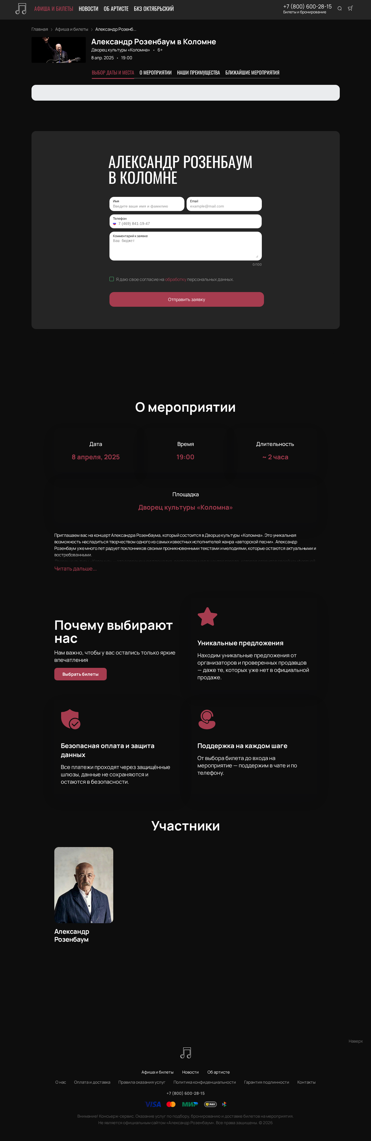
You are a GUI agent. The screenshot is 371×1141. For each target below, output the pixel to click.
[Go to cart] (350, 8)
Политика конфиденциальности (205, 1082)
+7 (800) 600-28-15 (307, 6)
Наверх (356, 1041)
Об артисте (116, 8)
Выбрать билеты (80, 674)
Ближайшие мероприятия (252, 72)
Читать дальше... (75, 568)
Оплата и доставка (92, 1082)
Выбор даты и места (113, 72)
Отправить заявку (186, 299)
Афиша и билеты (53, 8)
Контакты (306, 1082)
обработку (175, 279)
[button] (115, 223)
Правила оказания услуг (141, 1082)
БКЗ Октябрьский (154, 8)
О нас (60, 1082)
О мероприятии (156, 72)
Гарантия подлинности (266, 1082)
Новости (88, 8)
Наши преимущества (198, 72)
